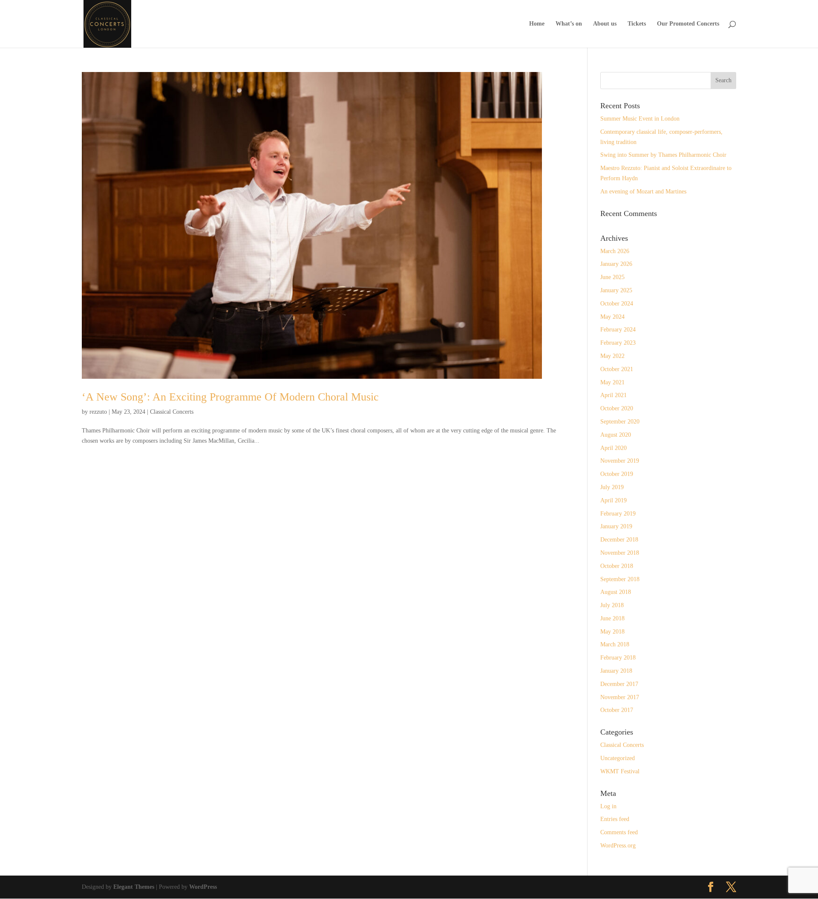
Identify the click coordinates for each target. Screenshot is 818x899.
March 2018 (614, 644)
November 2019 (619, 461)
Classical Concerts (171, 412)
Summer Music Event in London (640, 118)
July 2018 (612, 605)
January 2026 (616, 264)
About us (604, 24)
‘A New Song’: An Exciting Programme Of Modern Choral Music (230, 397)
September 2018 (619, 579)
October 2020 (616, 408)
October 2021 (616, 369)
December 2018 (619, 539)
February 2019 (618, 513)
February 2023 (618, 343)
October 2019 (616, 474)
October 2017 (616, 710)
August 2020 (615, 435)
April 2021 (613, 395)
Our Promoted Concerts (688, 24)
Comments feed (619, 832)
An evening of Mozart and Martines (643, 191)
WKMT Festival (619, 771)
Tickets (637, 24)
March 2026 (614, 251)
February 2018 (618, 657)
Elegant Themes (133, 887)
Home (536, 24)
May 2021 (612, 382)
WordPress (203, 887)
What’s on (569, 24)
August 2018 (615, 592)
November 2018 (619, 553)
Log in (608, 806)
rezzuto (98, 412)
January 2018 (616, 671)
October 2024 (616, 303)
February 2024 (618, 329)
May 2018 (612, 631)
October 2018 (616, 566)
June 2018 (612, 618)
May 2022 (612, 356)
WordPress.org (618, 845)
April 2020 (613, 448)
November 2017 (619, 697)
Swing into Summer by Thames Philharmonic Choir (663, 155)
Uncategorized (617, 758)
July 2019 (612, 487)
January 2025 (616, 290)
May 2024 (612, 317)
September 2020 (619, 421)
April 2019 (613, 500)
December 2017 (619, 684)
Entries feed (614, 819)
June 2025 (612, 277)
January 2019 (616, 526)
